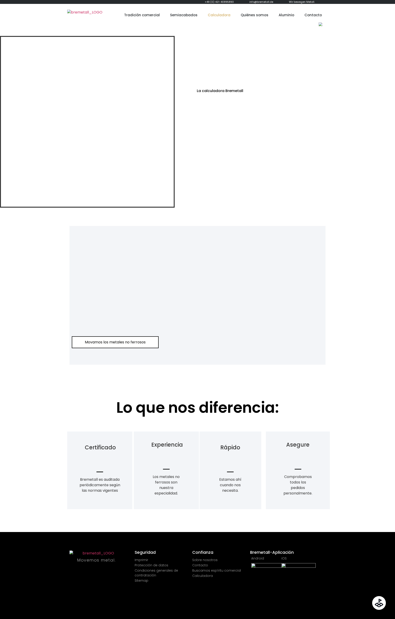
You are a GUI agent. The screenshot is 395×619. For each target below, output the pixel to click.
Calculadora (219, 15)
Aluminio (286, 15)
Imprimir (141, 560)
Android (257, 558)
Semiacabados (184, 15)
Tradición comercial (142, 15)
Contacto (313, 15)
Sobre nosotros (205, 560)
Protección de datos (151, 565)
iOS (284, 558)
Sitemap (141, 580)
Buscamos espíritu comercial (216, 570)
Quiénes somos (254, 15)
